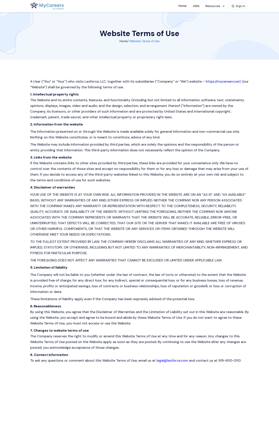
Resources (213, 6)
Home (183, 6)
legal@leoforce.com (172, 360)
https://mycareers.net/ (223, 81)
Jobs (196, 6)
